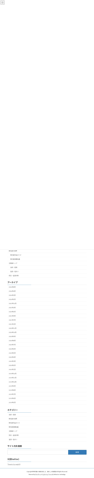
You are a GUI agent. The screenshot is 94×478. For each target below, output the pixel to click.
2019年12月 (12, 374)
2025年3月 (12, 308)
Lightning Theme (47, 474)
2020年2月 (12, 365)
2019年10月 (12, 382)
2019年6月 (12, 398)
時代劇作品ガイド (15, 255)
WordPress (38, 474)
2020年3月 (12, 361)
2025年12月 (12, 303)
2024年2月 (12, 312)
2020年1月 (12, 369)
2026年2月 (12, 299)
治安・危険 (13, 267)
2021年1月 (12, 324)
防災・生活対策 (13, 276)
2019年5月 (12, 402)
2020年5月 (12, 353)
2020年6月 (12, 349)
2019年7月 (12, 394)
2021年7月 (12, 320)
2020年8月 (12, 341)
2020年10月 (12, 332)
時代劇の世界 (13, 251)
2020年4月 (12, 357)
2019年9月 (12, 386)
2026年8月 (12, 287)
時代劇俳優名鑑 (15, 259)
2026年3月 (12, 295)
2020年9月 (12, 336)
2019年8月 (12, 390)
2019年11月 (12, 378)
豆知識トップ (13, 263)
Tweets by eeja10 (13, 464)
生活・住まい (14, 271)
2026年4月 (12, 291)
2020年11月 (12, 328)
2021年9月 (12, 316)
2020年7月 (12, 345)
